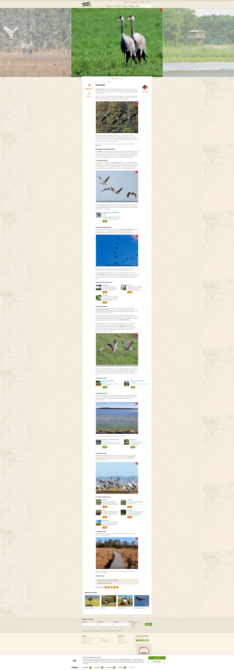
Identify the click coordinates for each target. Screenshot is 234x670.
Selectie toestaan (157, 661)
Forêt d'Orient (129, 499)
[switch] (102, 668)
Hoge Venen (107, 534)
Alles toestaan (157, 657)
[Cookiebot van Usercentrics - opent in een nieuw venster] (74, 668)
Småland (104, 510)
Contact (120, 638)
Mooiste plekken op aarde (88, 638)
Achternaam (100, 622)
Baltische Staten (105, 520)
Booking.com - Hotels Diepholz (108, 381)
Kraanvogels (114, 78)
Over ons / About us (122, 641)
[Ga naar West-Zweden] (123, 512)
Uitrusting (102, 638)
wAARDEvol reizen (86, 639)
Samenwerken (121, 639)
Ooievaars (103, 608)
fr (151, 2)
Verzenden (148, 624)
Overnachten (117, 6)
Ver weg (133, 627)
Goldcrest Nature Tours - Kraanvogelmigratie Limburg (110, 213)
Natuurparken (131, 6)
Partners (147, 2)
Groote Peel (129, 285)
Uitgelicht (141, 2)
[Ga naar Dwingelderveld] (99, 287)
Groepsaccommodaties (105, 641)
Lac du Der (129, 395)
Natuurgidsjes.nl (85, 641)
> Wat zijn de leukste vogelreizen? (104, 583)
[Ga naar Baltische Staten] (99, 523)
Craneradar (134, 275)
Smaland (119, 458)
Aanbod (120, 78)
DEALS (126, 2)
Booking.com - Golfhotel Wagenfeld (137, 381)
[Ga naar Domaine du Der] (127, 442)
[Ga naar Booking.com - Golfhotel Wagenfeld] (127, 383)
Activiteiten (124, 6)
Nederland (133, 623)
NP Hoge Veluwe (99, 165)
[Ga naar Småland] (99, 512)
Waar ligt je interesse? (134, 622)
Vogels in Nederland (89, 608)
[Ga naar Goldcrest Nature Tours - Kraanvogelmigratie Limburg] (99, 215)
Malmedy (98, 534)
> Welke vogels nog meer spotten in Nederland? (108, 580)
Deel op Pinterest (137, 103)
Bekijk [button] (105, 221)
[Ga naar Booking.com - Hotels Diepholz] (99, 383)
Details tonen (132, 667)
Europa (132, 625)
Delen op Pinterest (161, 10)
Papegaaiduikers (121, 608)
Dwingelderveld (105, 285)
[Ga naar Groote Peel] (123, 287)
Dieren (137, 6)
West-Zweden (99, 458)
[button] (68, 42)
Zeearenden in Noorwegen (140, 608)
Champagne (109, 436)
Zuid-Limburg (127, 204)
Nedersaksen (112, 309)
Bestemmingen (109, 6)
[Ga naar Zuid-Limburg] (99, 298)
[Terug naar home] (86, 4)
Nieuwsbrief (135, 2)
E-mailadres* (116, 622)
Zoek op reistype (104, 639)
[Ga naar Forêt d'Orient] (123, 502)
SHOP (130, 2)
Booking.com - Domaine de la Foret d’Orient (110, 439)
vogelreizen (106, 571)
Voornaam (84, 622)
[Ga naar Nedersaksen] (99, 502)
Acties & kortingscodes (87, 643)
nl (150, 2)
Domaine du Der (133, 439)
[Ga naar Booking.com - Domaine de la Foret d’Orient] (99, 442)
